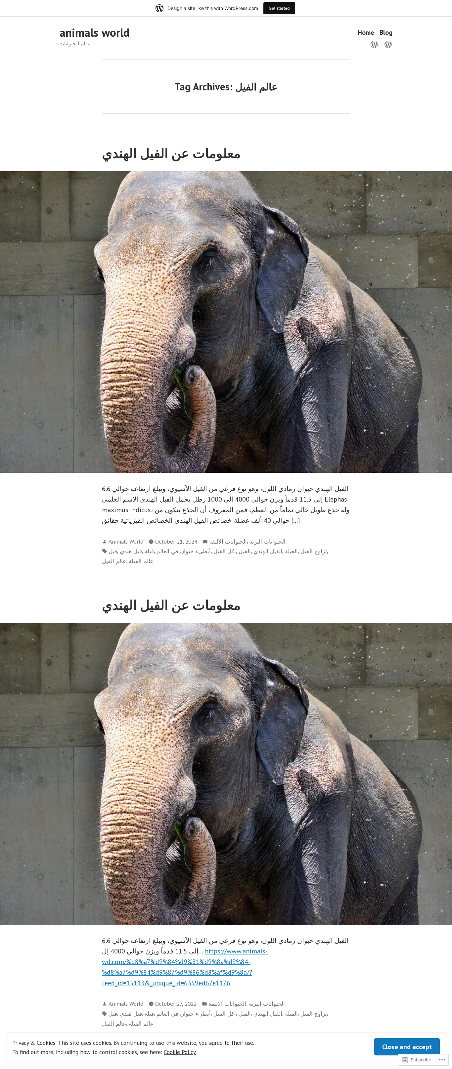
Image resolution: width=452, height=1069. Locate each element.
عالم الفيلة (141, 561)
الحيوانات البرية (267, 541)
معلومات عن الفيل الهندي (171, 153)
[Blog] (386, 43)
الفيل (245, 551)
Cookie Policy (180, 1052)
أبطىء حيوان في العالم (184, 551)
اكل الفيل (224, 551)
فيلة (149, 551)
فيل (113, 551)
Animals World (126, 541)
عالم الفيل (114, 561)
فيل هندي (131, 551)
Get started (279, 8)
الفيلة (291, 551)
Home (366, 32)
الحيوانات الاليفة (228, 541)
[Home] (375, 43)
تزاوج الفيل (313, 551)
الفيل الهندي (267, 551)
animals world (95, 32)
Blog (386, 32)
